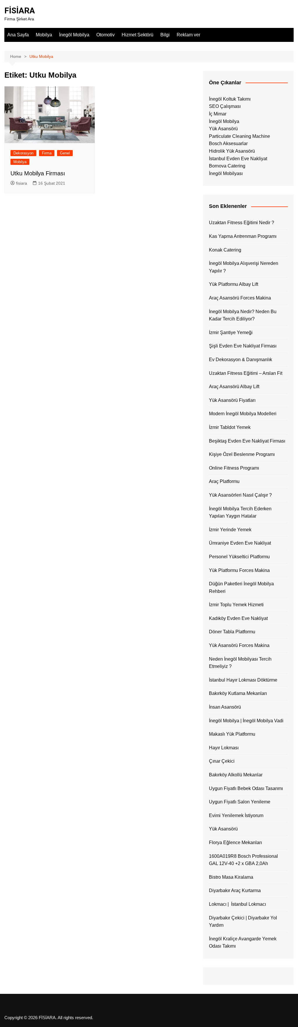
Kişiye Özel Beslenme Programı (242, 454)
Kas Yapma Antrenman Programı (242, 236)
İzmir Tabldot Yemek (230, 427)
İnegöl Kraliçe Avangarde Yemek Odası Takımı (242, 942)
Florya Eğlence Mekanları (235, 842)
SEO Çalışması (225, 106)
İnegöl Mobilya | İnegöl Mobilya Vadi (246, 720)
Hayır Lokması (224, 747)
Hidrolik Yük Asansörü (232, 151)
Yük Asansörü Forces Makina (239, 645)
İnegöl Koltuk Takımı (230, 99)
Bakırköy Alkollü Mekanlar (235, 774)
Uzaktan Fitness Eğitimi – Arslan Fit (245, 373)
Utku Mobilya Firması (37, 173)
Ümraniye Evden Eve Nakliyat (240, 543)
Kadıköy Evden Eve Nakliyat (238, 618)
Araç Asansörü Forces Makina (240, 297)
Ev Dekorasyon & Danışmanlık (240, 359)
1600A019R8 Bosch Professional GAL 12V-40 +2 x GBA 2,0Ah (243, 860)
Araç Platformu (224, 481)
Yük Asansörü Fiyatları (232, 400)
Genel (65, 153)
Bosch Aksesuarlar (228, 143)
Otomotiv (105, 34)
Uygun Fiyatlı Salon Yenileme (239, 801)
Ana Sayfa (18, 34)
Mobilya (44, 34)
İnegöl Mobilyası (226, 173)
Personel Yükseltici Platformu (239, 556)
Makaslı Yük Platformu (232, 734)
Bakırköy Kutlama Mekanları (238, 693)
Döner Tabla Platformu (232, 631)
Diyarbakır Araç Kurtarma (235, 890)
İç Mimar (217, 113)
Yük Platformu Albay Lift (233, 284)
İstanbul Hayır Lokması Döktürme (243, 679)
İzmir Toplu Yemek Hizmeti (236, 604)
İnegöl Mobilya (74, 34)
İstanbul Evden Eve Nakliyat (238, 158)
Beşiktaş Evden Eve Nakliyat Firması (247, 440)
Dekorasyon (23, 153)
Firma (47, 153)
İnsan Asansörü (225, 707)
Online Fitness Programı (234, 468)
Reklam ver (188, 34)
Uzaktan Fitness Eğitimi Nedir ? (241, 222)
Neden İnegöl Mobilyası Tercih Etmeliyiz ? (240, 663)
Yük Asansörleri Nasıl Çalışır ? (240, 495)
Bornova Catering (227, 165)
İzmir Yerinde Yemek (230, 529)
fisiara (21, 183)
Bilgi (165, 34)
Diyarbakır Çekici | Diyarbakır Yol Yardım (243, 921)
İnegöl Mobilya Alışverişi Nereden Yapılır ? (243, 267)
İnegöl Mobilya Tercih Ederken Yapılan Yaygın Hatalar (240, 512)
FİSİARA (19, 10)
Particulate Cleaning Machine (239, 136)
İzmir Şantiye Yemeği (231, 332)
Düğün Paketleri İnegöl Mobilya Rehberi (241, 587)
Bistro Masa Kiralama (231, 877)
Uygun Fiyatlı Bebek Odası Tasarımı (246, 788)
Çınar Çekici (222, 761)
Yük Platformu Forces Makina (239, 570)
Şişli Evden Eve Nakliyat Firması (242, 345)
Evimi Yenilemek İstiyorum (236, 815)
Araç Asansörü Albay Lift (234, 386)
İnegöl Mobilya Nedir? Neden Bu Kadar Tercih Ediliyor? (242, 315)
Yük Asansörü (223, 128)
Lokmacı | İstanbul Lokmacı (237, 904)
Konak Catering (225, 249)
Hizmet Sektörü (137, 34)
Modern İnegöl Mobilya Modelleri (242, 413)
